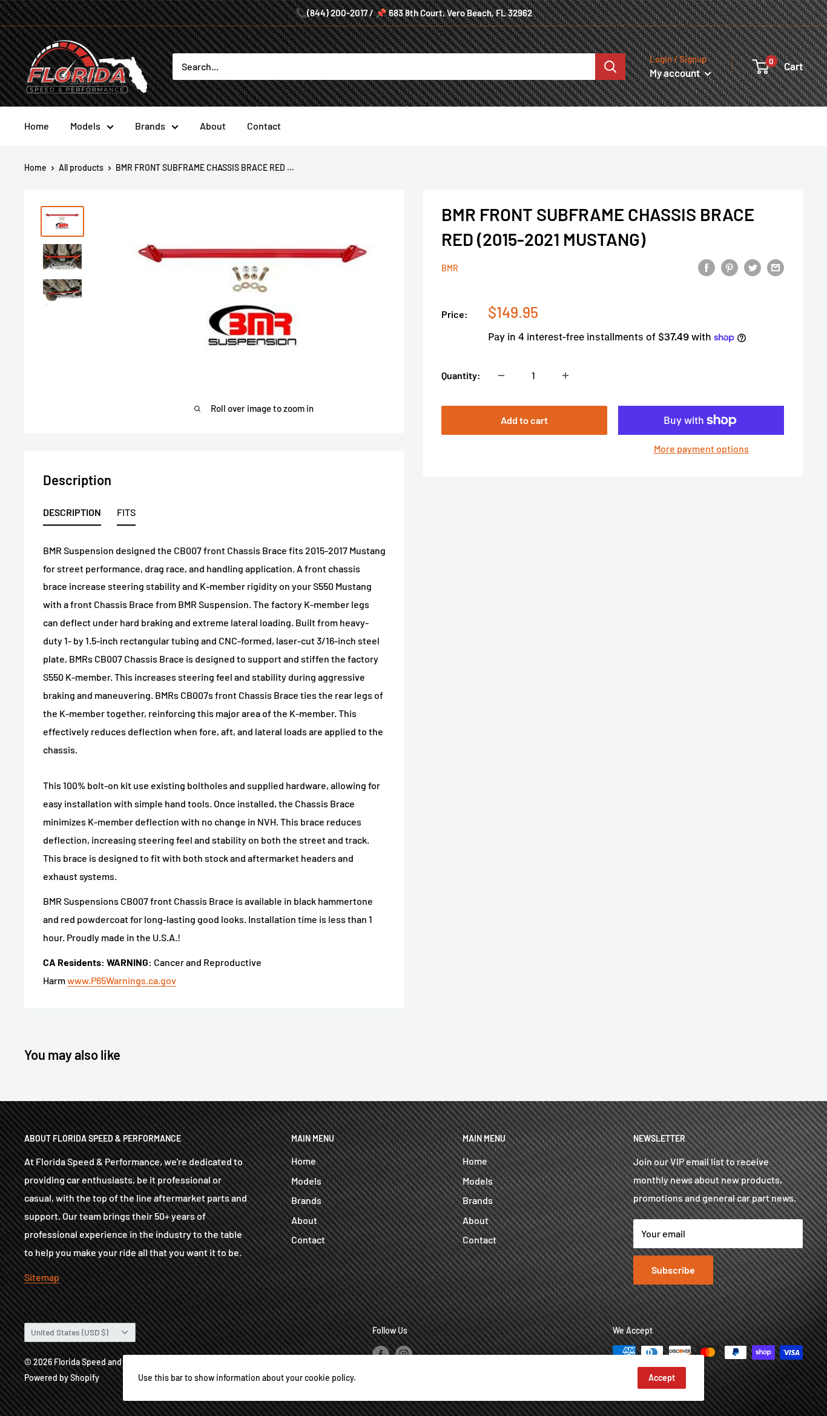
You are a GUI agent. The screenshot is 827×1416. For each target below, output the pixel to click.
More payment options (701, 448)
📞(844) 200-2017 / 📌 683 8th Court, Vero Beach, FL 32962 (413, 12)
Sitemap (41, 1277)
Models (85, 125)
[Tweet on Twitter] (752, 266)
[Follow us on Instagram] (403, 1353)
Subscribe (673, 1269)
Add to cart (524, 420)
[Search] (610, 66)
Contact (264, 125)
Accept (661, 1377)
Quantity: (461, 375)
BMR (449, 268)
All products (81, 167)
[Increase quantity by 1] (565, 375)
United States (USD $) (69, 1332)
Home (36, 125)
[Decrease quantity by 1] (501, 375)
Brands (150, 125)
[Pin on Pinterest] (729, 266)
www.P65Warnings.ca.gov (121, 980)
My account (676, 73)
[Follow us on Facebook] (380, 1353)
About (213, 125)
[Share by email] (775, 266)
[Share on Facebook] (706, 266)
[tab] (72, 514)
